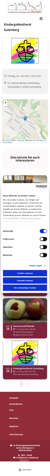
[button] (25, 18)
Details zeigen (35, 265)
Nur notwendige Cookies (25, 288)
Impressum (24, 460)
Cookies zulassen (25, 273)
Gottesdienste (15, 404)
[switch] (43, 239)
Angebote (13, 426)
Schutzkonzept (16, 434)
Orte (11, 410)
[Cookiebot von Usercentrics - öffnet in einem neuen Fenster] (36, 186)
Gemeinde (13, 398)
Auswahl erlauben (25, 280)
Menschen (13, 418)
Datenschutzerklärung (16, 463)
